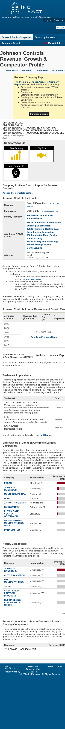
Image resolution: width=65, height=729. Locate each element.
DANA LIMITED (12, 530)
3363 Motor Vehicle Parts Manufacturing (40, 216)
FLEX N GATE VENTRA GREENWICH (11, 514)
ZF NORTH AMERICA (15, 502)
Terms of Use (33, 669)
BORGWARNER (12, 507)
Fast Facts (12, 70)
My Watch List (55, 43)
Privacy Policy (12, 671)
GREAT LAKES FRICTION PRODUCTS (12, 593)
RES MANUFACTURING (14, 580)
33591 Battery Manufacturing (42, 241)
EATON (8, 483)
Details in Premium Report (45, 337)
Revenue (26, 70)
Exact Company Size (50, 211)
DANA (7, 498)
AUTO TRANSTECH (14, 575)
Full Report (46, 435)
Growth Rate (41, 70)
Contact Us (32, 666)
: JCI (46, 301)
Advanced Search (11, 43)
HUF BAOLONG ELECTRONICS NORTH (12, 602)
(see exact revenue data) (31, 279)
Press (50, 666)
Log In (48, 20)
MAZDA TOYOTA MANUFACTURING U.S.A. (14, 523)
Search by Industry (45, 37)
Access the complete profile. (18, 193)
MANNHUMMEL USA (15, 494)
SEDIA (7, 586)
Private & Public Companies (17, 37)
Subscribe (58, 20)
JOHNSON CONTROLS (10, 488)
